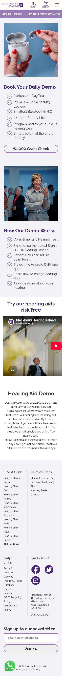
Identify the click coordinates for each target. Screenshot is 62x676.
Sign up (31, 648)
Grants (35, 494)
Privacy (35, 669)
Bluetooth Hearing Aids (43, 478)
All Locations (11, 544)
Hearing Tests (39, 490)
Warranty (8, 576)
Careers (8, 593)
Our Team (9, 589)
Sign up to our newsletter (29, 628)
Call (34, 7)
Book (45, 7)
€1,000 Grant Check (31, 149)
